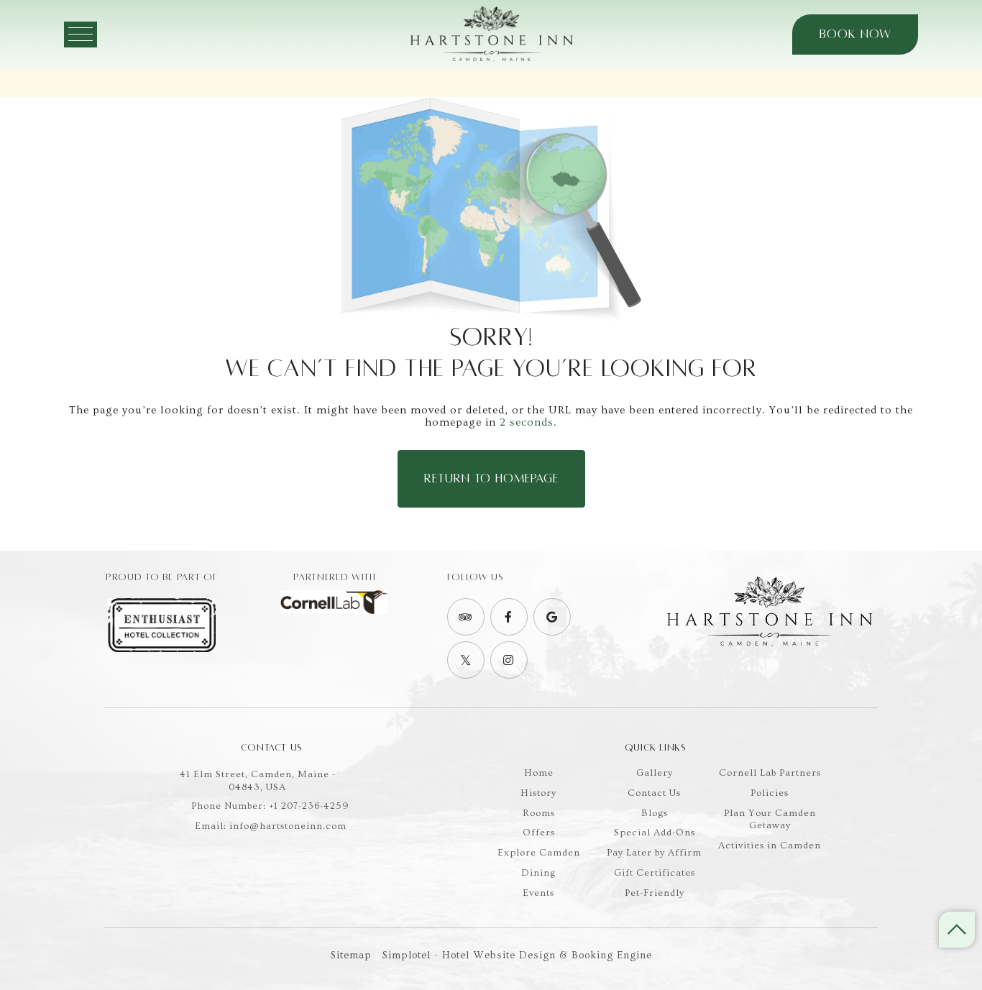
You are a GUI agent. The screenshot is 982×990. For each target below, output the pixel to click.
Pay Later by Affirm (654, 852)
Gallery (654, 772)
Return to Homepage (491, 478)
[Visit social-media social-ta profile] (466, 617)
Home (539, 772)
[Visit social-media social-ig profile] (509, 660)
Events (538, 892)
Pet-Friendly (654, 892)
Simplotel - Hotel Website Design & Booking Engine (517, 955)
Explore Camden (538, 852)
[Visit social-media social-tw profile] (466, 660)
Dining (538, 872)
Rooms (539, 812)
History (538, 792)
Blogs (654, 812)
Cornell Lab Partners (770, 772)
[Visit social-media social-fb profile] (509, 617)
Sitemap (351, 955)
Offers (539, 832)
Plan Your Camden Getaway (770, 819)
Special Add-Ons (654, 832)
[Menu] (80, 35)
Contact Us (654, 792)
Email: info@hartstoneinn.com (271, 825)
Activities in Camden (769, 845)
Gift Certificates (654, 872)
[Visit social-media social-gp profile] (552, 617)
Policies (770, 792)
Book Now (855, 35)
